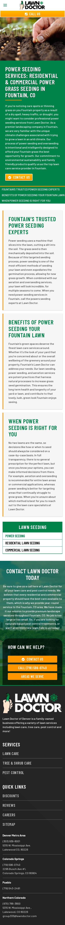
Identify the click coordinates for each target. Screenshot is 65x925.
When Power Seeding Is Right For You (26, 200)
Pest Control (13, 772)
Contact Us (21, 177)
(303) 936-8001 (11, 841)
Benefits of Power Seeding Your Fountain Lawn (31, 328)
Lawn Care (11, 753)
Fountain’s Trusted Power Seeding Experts (31, 189)
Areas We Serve (32, 676)
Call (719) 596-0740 (32, 668)
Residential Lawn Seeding (22, 543)
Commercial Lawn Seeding (22, 550)
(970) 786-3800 (11, 903)
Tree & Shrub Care (17, 763)
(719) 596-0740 (11, 864)
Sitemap (9, 824)
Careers (9, 814)
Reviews (9, 805)
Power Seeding (15, 536)
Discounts (11, 795)
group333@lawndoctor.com (20, 916)
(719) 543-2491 (11, 888)
